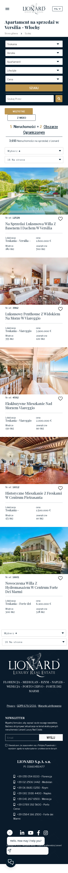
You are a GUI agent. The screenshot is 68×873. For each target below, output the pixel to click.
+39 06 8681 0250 (29, 787)
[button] (60, 219)
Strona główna (12, 33)
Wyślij (51, 737)
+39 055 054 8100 (28, 776)
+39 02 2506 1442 (29, 781)
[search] (58, 98)
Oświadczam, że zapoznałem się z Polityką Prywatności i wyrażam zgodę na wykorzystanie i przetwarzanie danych (32, 747)
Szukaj (27, 33)
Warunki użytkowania (49, 705)
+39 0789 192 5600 (29, 804)
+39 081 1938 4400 (29, 793)
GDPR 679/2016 (27, 705)
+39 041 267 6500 (28, 798)
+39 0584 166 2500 (29, 814)
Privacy (11, 705)
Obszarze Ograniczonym (40, 129)
